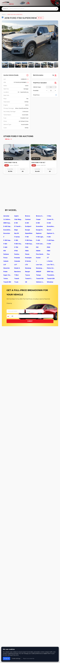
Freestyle (28, 257)
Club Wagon (18, 219)
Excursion (6, 233)
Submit (30, 321)
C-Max (49, 216)
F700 (16, 250)
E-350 (38, 223)
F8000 (38, 250)
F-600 (49, 244)
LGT (15, 264)
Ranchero (17, 271)
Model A (17, 268)
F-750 (16, 247)
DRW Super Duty (7, 223)
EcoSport (28, 226)
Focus (5, 257)
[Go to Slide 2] (11, 65)
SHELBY (38, 271)
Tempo (38, 275)
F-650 (5, 247)
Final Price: (36, 95)
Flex (48, 254)
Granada (17, 261)
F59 (4, 250)
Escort (49, 230)
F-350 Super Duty (29, 240)
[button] (30, 40)
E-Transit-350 (18, 226)
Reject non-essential (28, 658)
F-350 (16, 240)
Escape (27, 230)
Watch (40, 17)
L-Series (49, 261)
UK (26, 282)
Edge (16, 230)
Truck (16, 282)
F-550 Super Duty (29, 244)
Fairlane (6, 254)
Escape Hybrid (40, 230)
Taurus (27, 275)
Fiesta (27, 254)
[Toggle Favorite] (27, 158)
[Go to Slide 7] (44, 65)
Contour (28, 219)
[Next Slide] (56, 40)
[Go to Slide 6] (37, 65)
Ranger (27, 271)
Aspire (16, 216)
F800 (27, 250)
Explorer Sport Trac (51, 233)
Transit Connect (29, 278)
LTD (26, 264)
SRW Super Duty (51, 271)
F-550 (5, 244)
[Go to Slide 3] (18, 65)
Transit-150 (39, 278)
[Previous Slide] (3, 40)
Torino (5, 278)
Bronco (27, 216)
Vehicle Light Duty (40, 282)
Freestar (17, 257)
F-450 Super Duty (51, 240)
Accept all (6, 658)
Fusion (38, 257)
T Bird (16, 275)
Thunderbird (51, 275)
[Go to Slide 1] (5, 65)
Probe (5, 271)
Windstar (50, 282)
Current (4, 8)
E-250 (27, 223)
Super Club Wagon (7, 275)
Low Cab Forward (40, 264)
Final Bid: (35, 90)
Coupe (38, 219)
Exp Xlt (16, 233)
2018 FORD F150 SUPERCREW (14, 14)
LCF (4, 264)
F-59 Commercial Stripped (40, 244)
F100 (26, 247)
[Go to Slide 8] (50, 65)
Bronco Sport (40, 216)
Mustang (28, 268)
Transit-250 (51, 278)
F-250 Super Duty (7, 240)
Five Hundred (40, 254)
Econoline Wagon (7, 230)
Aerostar (6, 216)
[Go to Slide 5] (31, 65)
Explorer (39, 233)
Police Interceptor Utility (51, 268)
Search (4, 14)
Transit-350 (7, 282)
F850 (48, 250)
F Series (17, 237)
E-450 (49, 223)
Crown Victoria (51, 219)
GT (48, 257)
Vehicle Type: (37, 87)
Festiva (16, 254)
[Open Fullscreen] (56, 59)
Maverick (6, 268)
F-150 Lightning (40, 237)
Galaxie (5, 261)
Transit (16, 278)
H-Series (28, 261)
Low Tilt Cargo (51, 264)
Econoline (39, 226)
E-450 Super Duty (7, 226)
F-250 (49, 237)
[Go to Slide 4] (24, 65)
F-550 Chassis (18, 244)
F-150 (27, 237)
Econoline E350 (51, 226)
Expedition (28, 233)
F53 (37, 247)
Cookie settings (16, 658)
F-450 (38, 240)
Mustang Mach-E (40, 268)
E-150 (16, 223)
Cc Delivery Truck (7, 219)
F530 (48, 247)
